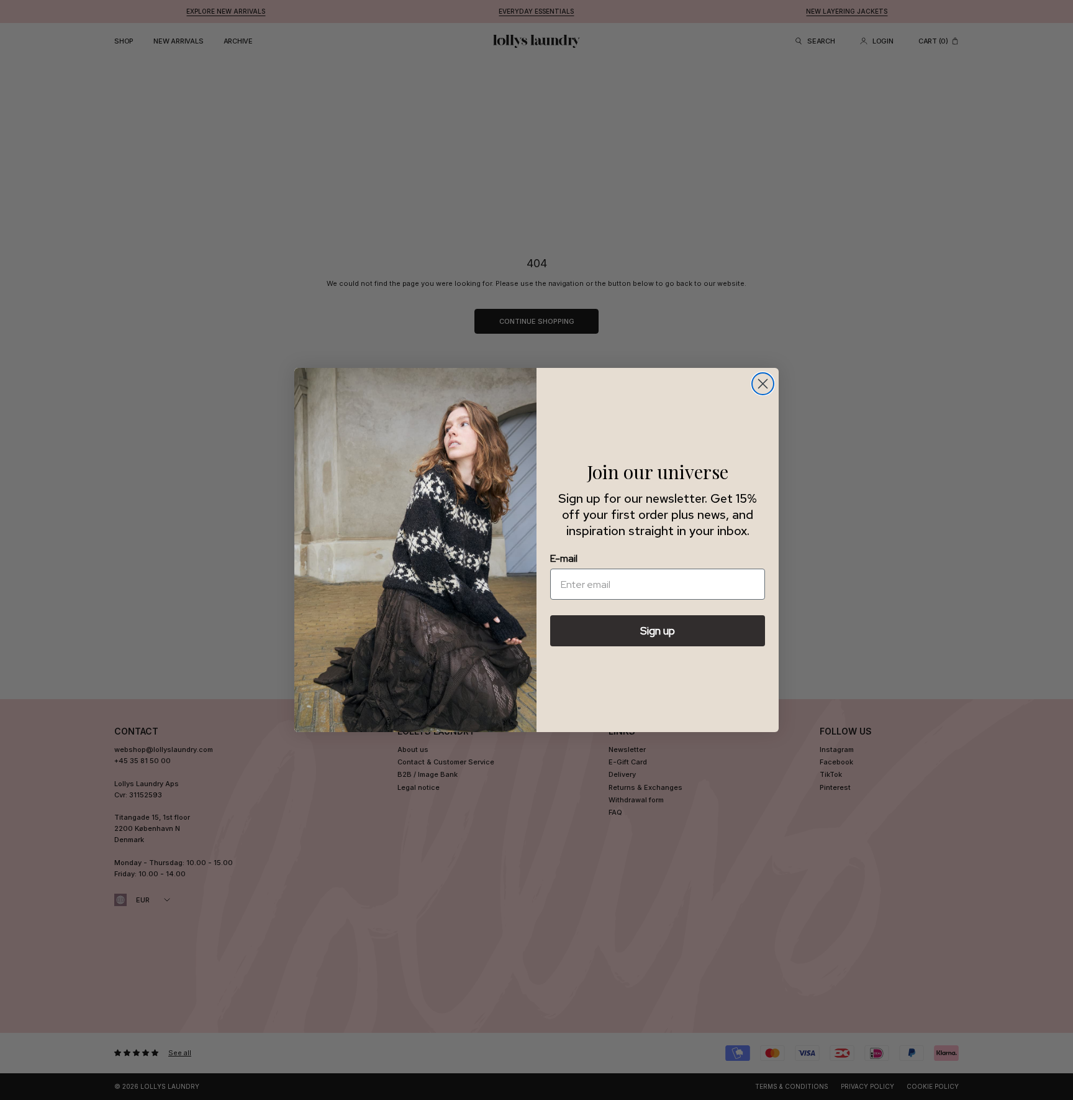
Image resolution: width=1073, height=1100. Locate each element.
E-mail (563, 558)
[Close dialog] (763, 384)
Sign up (657, 630)
